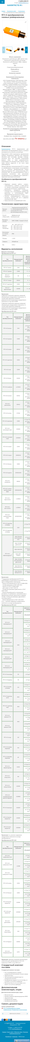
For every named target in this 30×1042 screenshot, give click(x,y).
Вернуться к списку (15, 1013)
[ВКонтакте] (2, 1020)
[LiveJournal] (11, 1020)
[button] (26, 50)
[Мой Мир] (9, 1020)
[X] (5, 1020)
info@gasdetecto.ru (23, 3)
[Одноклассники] (7, 1020)
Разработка (8, 1036)
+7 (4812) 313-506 (17, 1027)
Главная (4, 1032)
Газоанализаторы (6, 149)
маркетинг (15, 1036)
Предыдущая (3, 1013)
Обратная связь (18, 1032)
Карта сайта (10, 1032)
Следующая (27, 1013)
